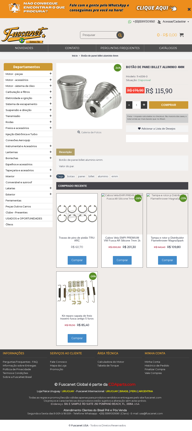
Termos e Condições (15, 372)
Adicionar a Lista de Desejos (158, 128)
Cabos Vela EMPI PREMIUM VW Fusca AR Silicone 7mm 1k (122, 239)
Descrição (65, 151)
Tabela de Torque (108, 365)
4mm (115, 176)
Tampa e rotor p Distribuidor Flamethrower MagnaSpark (167, 239)
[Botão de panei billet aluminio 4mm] (89, 96)
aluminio (103, 176)
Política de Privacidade (17, 369)
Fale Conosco (58, 361)
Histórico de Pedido (157, 365)
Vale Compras (153, 372)
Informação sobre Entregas (19, 365)
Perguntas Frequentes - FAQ (20, 361)
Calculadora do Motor (111, 361)
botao (71, 176)
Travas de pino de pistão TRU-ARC (77, 239)
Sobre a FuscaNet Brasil (17, 376)
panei (81, 176)
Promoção (56, 369)
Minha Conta (152, 361)
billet (91, 176)
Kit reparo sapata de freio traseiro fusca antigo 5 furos (77, 317)
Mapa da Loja (58, 365)
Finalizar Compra (155, 369)
